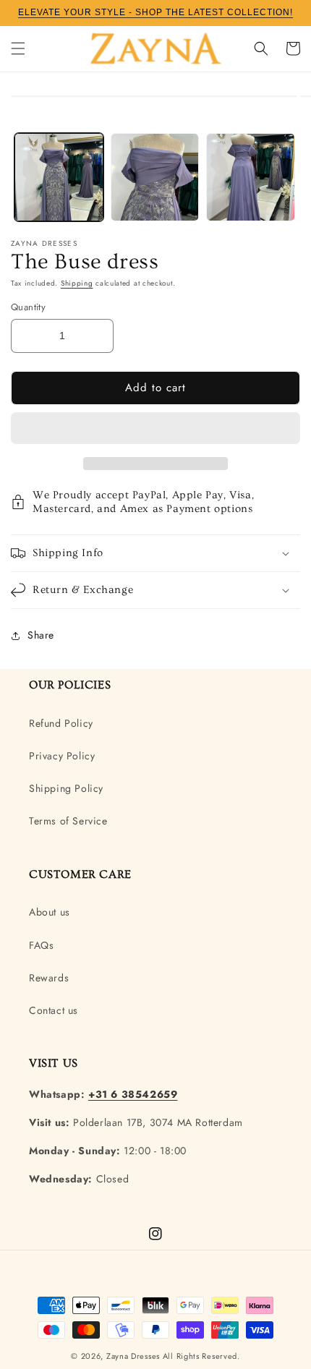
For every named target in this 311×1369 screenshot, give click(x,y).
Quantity (28, 307)
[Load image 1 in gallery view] (58, 177)
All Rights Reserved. (201, 1356)
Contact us (53, 1010)
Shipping (77, 283)
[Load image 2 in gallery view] (155, 177)
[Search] (261, 48)
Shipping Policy (66, 788)
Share (40, 635)
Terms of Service (68, 821)
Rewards (49, 978)
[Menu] (18, 48)
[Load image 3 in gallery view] (250, 177)
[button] (155, 428)
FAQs (41, 945)
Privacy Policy (62, 756)
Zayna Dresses (133, 1356)
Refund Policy (61, 723)
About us (49, 912)
